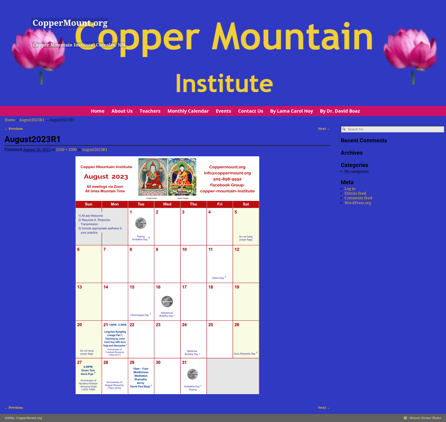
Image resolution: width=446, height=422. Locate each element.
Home (98, 111)
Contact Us (250, 111)
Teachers (150, 111)
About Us (122, 111)
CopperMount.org (70, 23)
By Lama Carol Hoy (291, 111)
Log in (349, 188)
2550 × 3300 (66, 149)
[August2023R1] (167, 278)
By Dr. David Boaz (340, 111)
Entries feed (355, 193)
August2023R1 (31, 120)
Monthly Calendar (188, 111)
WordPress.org (357, 203)
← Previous (13, 129)
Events (223, 111)
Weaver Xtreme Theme (425, 418)
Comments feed (358, 198)
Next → (324, 129)
